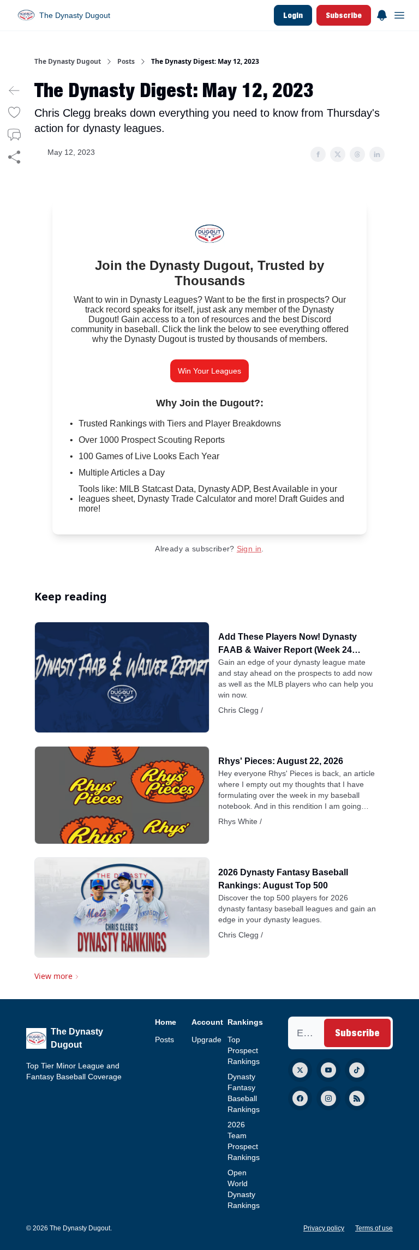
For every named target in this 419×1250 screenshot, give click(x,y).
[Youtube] (328, 1070)
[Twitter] (300, 1070)
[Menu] (381, 13)
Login (293, 15)
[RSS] (357, 1098)
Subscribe (344, 15)
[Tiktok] (357, 1070)
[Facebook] (300, 1098)
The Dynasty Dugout (67, 61)
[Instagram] (328, 1098)
